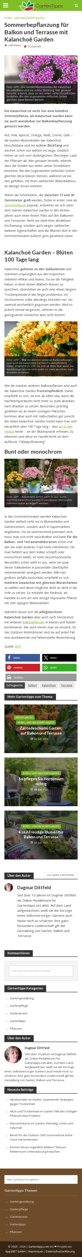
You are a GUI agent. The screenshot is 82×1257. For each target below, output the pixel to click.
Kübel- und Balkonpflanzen (24, 18)
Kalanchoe (49, 685)
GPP (18, 646)
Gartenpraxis (19, 1013)
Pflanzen (16, 1028)
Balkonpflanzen (34, 622)
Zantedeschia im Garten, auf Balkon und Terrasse (41, 730)
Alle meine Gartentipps (60, 875)
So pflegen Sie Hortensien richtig (41, 781)
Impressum (35, 1251)
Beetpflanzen (24, 717)
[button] (22, 658)
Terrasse (66, 685)
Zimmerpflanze (15, 205)
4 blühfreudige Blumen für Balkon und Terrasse (41, 834)
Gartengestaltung (22, 998)
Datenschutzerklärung (60, 1251)
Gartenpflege (19, 1006)
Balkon (32, 685)
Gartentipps (18, 1021)
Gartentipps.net (38, 1247)
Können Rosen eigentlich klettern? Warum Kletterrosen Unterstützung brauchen (38, 1149)
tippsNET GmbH (15, 1251)
